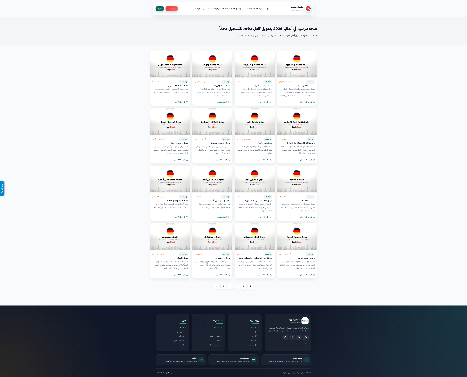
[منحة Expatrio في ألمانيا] (170, 179)
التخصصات (228, 8)
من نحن (181, 327)
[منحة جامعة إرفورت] (212, 64)
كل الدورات (253, 336)
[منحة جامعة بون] (170, 236)
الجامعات (252, 8)
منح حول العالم (179, 340)
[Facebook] (306, 337)
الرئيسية (306, 343)
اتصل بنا (217, 340)
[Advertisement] (87, 356)
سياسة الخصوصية (214, 336)
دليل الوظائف (216, 8)
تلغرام (160, 8)
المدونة (199, 8)
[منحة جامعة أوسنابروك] (255, 64)
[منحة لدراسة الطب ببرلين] (170, 64)
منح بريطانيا (180, 332)
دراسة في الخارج (240, 8)
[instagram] (285, 337)
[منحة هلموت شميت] (297, 236)
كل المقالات (252, 340)
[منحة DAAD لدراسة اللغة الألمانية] (297, 121)
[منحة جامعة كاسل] (255, 121)
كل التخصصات (251, 345)
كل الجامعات (252, 332)
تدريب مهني (207, 8)
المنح (268, 8)
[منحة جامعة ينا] (297, 179)
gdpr (167, 373)
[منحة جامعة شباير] (212, 236)
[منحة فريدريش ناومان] (170, 121)
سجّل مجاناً (171, 8)
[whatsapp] (292, 337)
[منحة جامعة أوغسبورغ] (297, 64)
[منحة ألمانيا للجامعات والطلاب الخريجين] (255, 236)
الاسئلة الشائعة (160, 373)
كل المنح (253, 327)
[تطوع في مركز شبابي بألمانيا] (212, 179)
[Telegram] (299, 337)
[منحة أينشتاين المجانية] (212, 121)
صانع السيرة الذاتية (214, 345)
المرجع (182, 345)
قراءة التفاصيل (306, 102)
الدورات (261, 8)
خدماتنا (218, 332)
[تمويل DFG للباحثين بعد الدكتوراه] (255, 179)
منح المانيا (181, 336)
